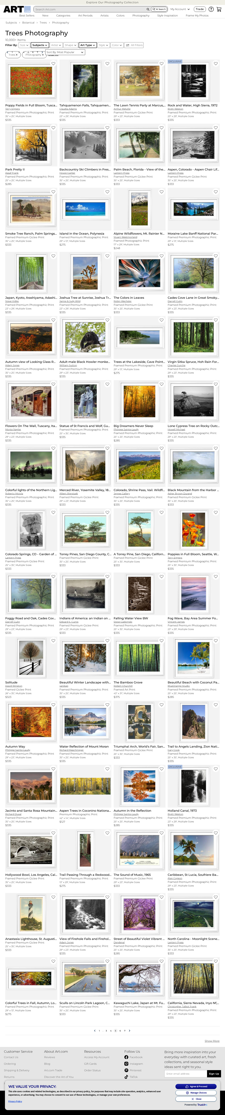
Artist (54, 45)
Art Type (86, 45)
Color (115, 45)
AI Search (161, 9)
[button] (112, 2)
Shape (69, 45)
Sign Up (214, 1073)
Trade (200, 9)
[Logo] (17, 9)
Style (102, 45)
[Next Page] (42, 52)
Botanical (28, 22)
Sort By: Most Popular (60, 52)
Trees (43, 22)
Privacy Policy (15, 1101)
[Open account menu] (188, 9)
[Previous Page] (8, 52)
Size (22, 45)
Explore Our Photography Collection (112, 2)
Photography (60, 22)
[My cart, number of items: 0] (219, 9)
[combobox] (89, 9)
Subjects (11, 22)
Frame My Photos (197, 15)
